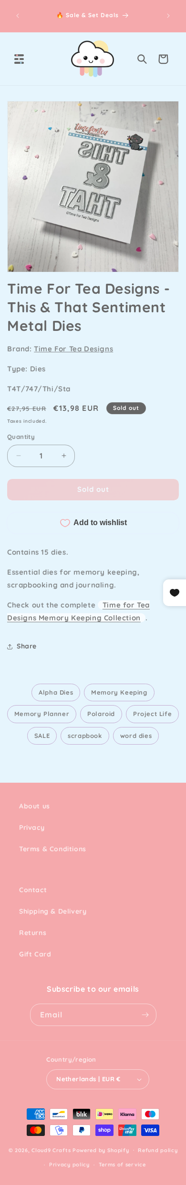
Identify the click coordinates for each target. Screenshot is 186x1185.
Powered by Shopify (100, 1149)
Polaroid (101, 713)
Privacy (31, 827)
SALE (42, 735)
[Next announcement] (168, 15)
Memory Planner (41, 713)
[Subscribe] (145, 1015)
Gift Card (35, 954)
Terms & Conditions (52, 849)
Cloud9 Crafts (51, 1149)
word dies (136, 735)
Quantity (21, 436)
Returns (32, 932)
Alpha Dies (56, 692)
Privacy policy (69, 1164)
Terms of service (122, 1164)
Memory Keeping (119, 692)
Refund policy (157, 1150)
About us (34, 806)
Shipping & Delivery (52, 911)
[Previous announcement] (17, 15)
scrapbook (85, 735)
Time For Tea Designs (73, 348)
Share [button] (27, 646)
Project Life (152, 713)
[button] (19, 59)
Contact (33, 890)
